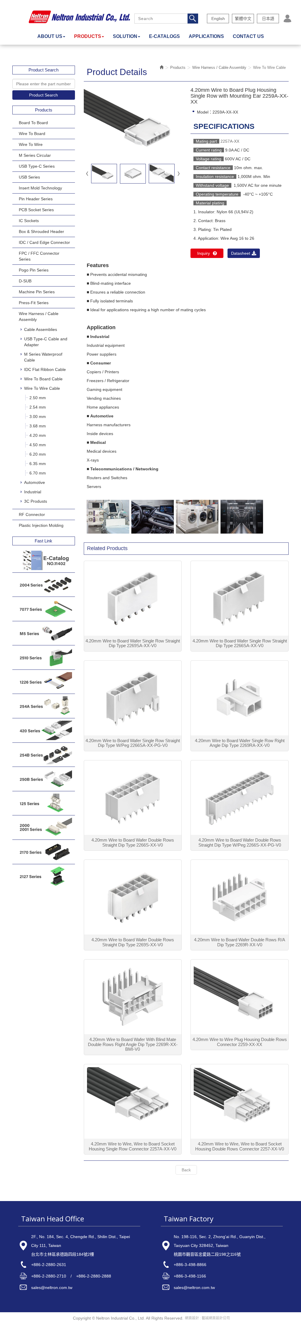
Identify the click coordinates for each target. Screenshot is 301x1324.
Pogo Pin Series (34, 270)
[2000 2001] (43, 827)
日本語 (268, 18)
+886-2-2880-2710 (48, 1276)
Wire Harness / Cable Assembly (38, 316)
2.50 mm (37, 397)
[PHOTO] (133, 123)
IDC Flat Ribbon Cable (45, 369)
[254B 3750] (43, 755)
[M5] (43, 633)
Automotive (34, 482)
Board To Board (33, 122)
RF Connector (32, 514)
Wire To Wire (31, 144)
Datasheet (240, 253)
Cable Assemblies (40, 329)
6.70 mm (37, 473)
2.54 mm (37, 407)
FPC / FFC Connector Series (39, 256)
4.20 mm (37, 435)
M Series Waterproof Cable (43, 357)
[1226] (43, 682)
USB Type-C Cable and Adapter (45, 342)
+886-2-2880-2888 (93, 1276)
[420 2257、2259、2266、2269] (43, 730)
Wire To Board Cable (43, 379)
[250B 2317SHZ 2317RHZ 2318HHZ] (43, 779)
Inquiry (203, 253)
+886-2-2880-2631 (48, 1264)
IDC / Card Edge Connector (44, 242)
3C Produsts (35, 501)
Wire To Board (32, 133)
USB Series (29, 177)
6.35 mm (37, 463)
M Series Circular (35, 155)
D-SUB (25, 281)
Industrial (32, 491)
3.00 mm (37, 416)
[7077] (43, 609)
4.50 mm (37, 444)
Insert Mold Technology (40, 188)
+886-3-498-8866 (190, 1264)
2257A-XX (229, 141)
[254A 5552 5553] (43, 706)
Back (186, 1170)
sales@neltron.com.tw (51, 1287)
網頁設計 (192, 1318)
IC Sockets (29, 220)
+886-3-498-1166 (190, 1276)
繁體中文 (243, 18)
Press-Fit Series (34, 302)
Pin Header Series (36, 198)
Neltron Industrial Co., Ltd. (79, 16)
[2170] (43, 852)
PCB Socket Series (36, 209)
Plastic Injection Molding (41, 525)
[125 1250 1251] (43, 803)
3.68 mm (37, 426)
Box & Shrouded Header (41, 231)
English (218, 18)
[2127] (43, 876)
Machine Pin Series (37, 291)
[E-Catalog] (43, 560)
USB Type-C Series (37, 166)
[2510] (43, 657)
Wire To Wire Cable (42, 388)
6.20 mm (37, 454)
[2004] (43, 585)
